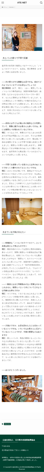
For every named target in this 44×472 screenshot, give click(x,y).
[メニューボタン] (2, 2)
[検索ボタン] (41, 2)
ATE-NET (22, 3)
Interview (7, 424)
